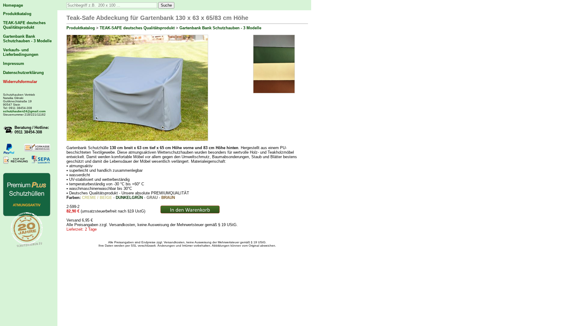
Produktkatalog (17, 13)
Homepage (13, 5)
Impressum (13, 63)
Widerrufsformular (20, 81)
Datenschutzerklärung (23, 72)
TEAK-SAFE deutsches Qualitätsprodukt (24, 25)
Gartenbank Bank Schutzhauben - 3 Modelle (27, 38)
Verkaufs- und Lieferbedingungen (20, 52)
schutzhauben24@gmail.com (24, 111)
